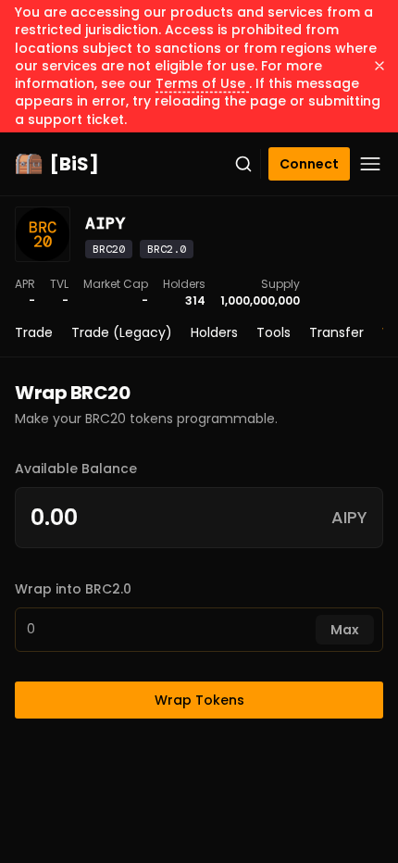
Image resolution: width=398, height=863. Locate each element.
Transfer (336, 332)
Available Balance (76, 468)
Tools (273, 332)
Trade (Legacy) (121, 332)
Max (344, 629)
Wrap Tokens (199, 700)
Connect (309, 164)
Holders (214, 332)
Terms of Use (202, 83)
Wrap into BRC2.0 (73, 589)
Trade (34, 332)
